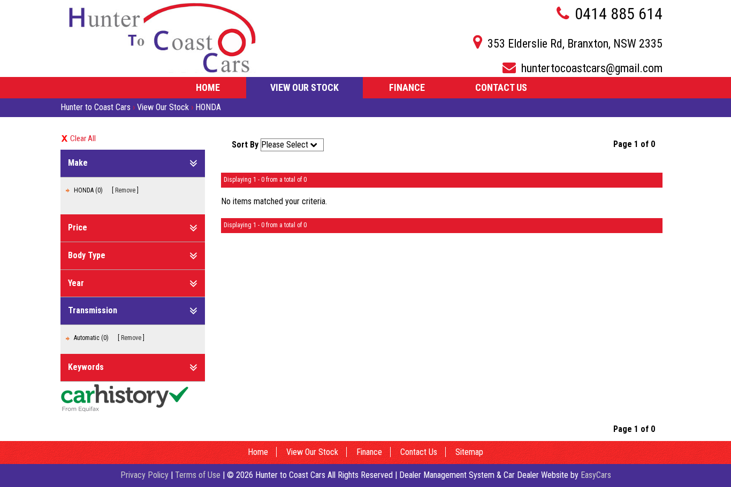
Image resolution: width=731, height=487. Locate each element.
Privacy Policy (145, 475)
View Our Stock (304, 87)
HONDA (208, 107)
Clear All (83, 138)
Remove (125, 190)
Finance (407, 87)
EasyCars (596, 475)
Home (208, 87)
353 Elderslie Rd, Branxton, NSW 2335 (575, 43)
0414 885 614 (619, 13)
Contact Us (501, 87)
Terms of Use (199, 475)
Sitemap (469, 452)
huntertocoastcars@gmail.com (592, 68)
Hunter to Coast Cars (95, 107)
